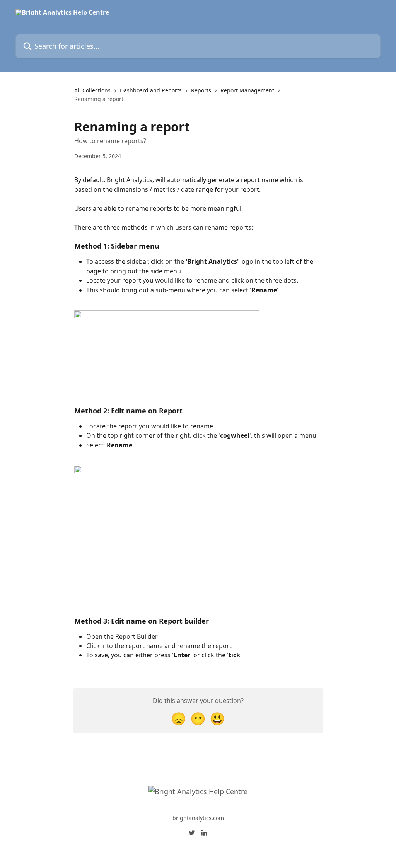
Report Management (247, 90)
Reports (201, 90)
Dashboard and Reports (151, 90)
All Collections (92, 90)
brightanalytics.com (198, 818)
